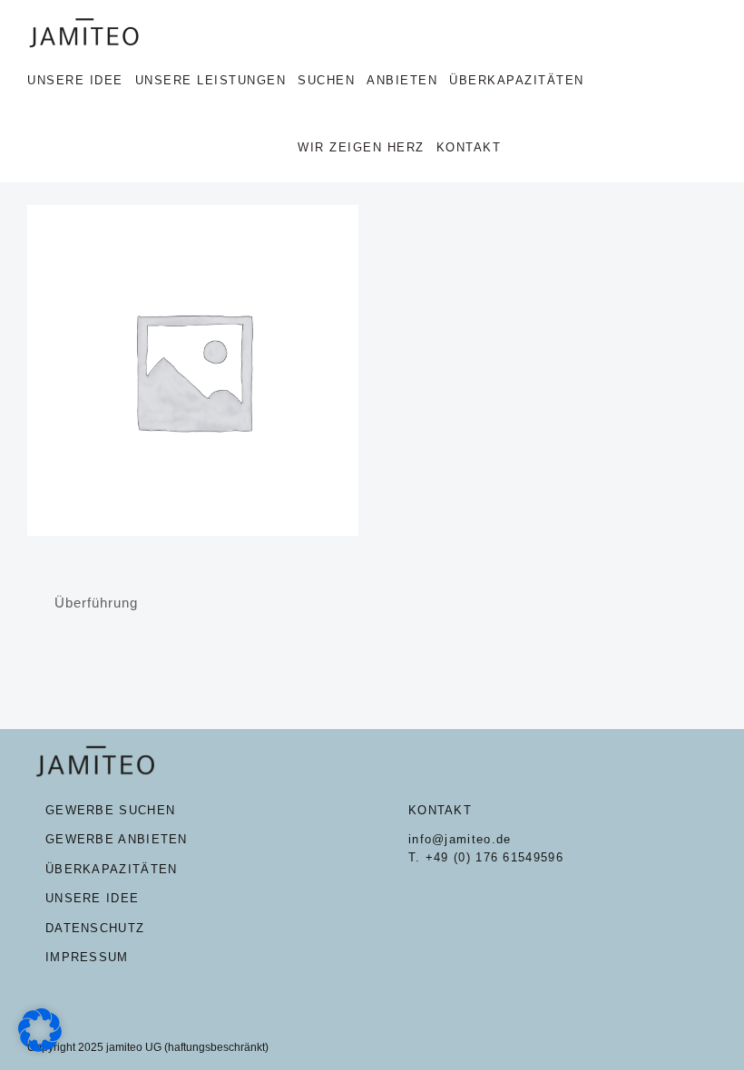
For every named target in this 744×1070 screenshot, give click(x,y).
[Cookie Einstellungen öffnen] (40, 1047)
